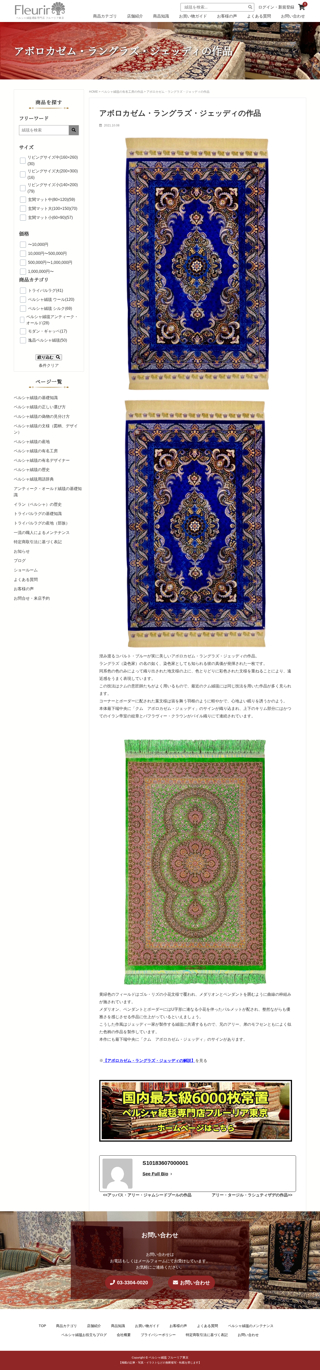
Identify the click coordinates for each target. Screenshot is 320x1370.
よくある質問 (259, 16)
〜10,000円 (38, 244)
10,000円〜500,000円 (47, 253)
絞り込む (46, 357)
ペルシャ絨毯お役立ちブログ (84, 1335)
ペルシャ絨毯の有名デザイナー (42, 460)
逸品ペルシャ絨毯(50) (47, 340)
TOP (42, 1326)
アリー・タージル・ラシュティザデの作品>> (252, 1195)
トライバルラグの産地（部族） (42, 523)
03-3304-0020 (132, 1282)
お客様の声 (227, 16)
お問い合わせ (293, 16)
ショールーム (26, 570)
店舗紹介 (135, 16)
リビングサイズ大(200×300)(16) (53, 174)
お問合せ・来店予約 (32, 598)
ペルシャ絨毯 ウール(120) (51, 299)
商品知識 (161, 16)
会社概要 (124, 1335)
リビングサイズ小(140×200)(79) (53, 188)
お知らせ (22, 551)
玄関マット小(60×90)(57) (50, 217)
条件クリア (49, 365)
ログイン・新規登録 (276, 7)
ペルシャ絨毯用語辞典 (34, 479)
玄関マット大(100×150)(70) (52, 208)
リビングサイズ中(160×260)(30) (53, 160)
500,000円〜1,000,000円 (50, 262)
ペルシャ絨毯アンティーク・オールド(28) (52, 320)
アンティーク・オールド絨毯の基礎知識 (48, 491)
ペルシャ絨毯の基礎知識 (36, 398)
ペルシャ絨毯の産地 (32, 442)
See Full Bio (155, 1173)
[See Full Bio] (171, 1174)
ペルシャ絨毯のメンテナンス (251, 1326)
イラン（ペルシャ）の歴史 (38, 504)
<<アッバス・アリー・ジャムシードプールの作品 (147, 1195)
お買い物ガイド (193, 16)
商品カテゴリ (105, 16)
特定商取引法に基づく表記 (38, 542)
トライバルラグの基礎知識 (38, 513)
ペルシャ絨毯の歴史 (32, 469)
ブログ (20, 560)
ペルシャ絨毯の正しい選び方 (40, 407)
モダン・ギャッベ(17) (47, 331)
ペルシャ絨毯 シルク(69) (50, 308)
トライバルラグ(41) (45, 290)
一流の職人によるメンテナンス (42, 532)
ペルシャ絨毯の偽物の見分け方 (42, 416)
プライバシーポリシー (158, 1335)
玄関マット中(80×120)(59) (51, 199)
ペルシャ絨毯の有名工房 (36, 451)
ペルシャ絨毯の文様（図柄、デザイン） (46, 429)
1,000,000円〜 (41, 271)
